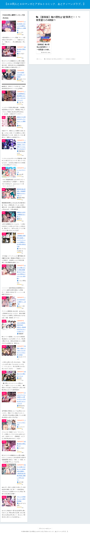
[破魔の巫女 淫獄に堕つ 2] (9, 446)
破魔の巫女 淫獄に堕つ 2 (21, 444)
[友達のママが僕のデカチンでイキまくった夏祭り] (9, 121)
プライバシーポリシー (45, 528)
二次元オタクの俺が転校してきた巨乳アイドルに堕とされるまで (21, 145)
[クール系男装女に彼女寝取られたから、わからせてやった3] (9, 96)
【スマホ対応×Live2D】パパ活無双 (21, 75)
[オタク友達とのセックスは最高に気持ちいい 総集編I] (9, 26)
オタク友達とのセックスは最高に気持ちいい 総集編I (21, 26)
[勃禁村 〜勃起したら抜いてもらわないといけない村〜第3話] (9, 350)
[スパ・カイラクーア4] (9, 172)
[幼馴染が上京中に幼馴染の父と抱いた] (9, 216)
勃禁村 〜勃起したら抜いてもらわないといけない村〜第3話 (21, 351)
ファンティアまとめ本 (21, 422)
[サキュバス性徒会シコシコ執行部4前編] (9, 501)
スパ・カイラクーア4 (21, 170)
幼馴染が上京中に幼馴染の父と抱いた (21, 214)
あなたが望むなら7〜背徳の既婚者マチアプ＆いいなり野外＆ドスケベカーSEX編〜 (21, 272)
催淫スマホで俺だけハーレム (21, 374)
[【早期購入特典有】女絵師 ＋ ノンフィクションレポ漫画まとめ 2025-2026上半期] (9, 238)
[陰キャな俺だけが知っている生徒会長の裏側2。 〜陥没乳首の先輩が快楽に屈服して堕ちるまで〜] (9, 469)
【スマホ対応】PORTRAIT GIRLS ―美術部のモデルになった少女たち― (21, 327)
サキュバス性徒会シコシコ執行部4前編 (21, 499)
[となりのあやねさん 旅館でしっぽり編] (9, 301)
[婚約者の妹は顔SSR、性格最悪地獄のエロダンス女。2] (9, 193)
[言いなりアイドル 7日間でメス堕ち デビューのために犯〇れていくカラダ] (9, 397)
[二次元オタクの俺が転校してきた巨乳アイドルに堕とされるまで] (9, 144)
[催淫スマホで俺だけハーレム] (9, 376)
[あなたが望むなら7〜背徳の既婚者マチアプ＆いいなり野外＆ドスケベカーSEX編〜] (9, 269)
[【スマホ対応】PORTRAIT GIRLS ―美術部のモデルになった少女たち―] (9, 325)
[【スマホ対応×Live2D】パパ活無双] (9, 74)
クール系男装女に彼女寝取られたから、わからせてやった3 (21, 96)
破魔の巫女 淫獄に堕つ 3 (21, 49)
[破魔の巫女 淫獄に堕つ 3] (9, 51)
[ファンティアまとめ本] (9, 424)
